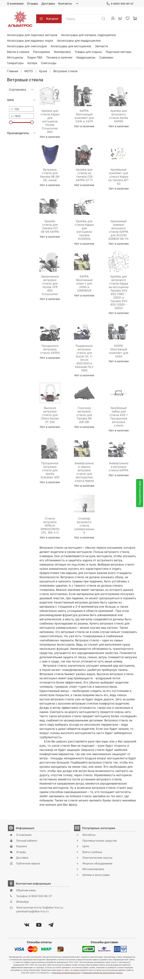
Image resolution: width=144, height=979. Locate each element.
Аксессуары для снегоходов (27, 46)
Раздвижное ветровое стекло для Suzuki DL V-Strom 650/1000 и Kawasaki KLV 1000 (84, 358)
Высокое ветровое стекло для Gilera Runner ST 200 (50, 415)
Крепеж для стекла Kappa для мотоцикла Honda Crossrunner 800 (50, 121)
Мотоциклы (15, 57)
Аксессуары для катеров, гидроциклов (88, 35)
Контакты (65, 3)
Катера (32, 63)
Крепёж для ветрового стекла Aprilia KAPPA (118, 116)
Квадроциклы (85, 57)
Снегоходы (48, 63)
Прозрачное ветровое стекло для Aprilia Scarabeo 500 (50, 470)
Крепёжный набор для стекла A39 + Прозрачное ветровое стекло (118, 416)
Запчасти (101, 46)
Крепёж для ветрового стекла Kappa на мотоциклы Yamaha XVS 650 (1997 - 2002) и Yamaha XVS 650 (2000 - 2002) (119, 292)
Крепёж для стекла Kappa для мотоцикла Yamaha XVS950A (84, 229)
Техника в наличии (59, 57)
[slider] (11, 122)
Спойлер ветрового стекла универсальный (84, 525)
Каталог (52, 19)
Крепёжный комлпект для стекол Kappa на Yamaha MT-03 (118, 176)
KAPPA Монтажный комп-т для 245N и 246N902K (84, 283)
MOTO (28, 71)
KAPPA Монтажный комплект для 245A (118, 351)
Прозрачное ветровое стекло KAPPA (50, 349)
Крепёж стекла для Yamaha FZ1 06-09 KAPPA (50, 226)
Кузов (43, 71)
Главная (12, 71)
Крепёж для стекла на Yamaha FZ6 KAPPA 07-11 (84, 175)
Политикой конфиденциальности (66, 973)
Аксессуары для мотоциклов (71, 46)
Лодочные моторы (118, 52)
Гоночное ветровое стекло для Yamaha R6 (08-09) (84, 415)
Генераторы (15, 63)
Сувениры (106, 57)
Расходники (41, 52)
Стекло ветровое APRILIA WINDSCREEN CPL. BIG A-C (50, 525)
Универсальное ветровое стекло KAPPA (118, 466)
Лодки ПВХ (34, 57)
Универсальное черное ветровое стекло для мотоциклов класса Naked (84, 471)
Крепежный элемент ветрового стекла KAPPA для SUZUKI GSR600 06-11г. (118, 229)
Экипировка (62, 52)
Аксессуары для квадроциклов (79, 40)
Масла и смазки (18, 52)
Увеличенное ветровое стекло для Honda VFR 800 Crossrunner (50, 285)
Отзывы (32, 3)
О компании (15, 3)
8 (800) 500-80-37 (122, 3)
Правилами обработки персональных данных (103, 973)
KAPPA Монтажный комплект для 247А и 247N (84, 116)
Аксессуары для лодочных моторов (32, 35)
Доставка (48, 3)
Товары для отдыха (88, 52)
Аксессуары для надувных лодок (30, 40)
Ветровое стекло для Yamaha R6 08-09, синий (50, 175)
